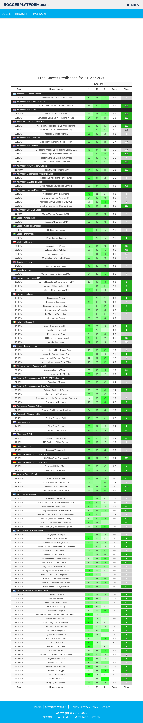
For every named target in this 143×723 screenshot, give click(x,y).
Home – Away (56, 89)
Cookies (105, 706)
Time (19, 89)
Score (114, 89)
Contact (37, 706)
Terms (75, 706)
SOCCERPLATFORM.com (26, 4)
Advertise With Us (55, 706)
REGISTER (22, 13)
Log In (6, 13)
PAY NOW (39, 13)
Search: (98, 83)
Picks (126, 89)
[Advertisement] (71, 47)
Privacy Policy (89, 706)
